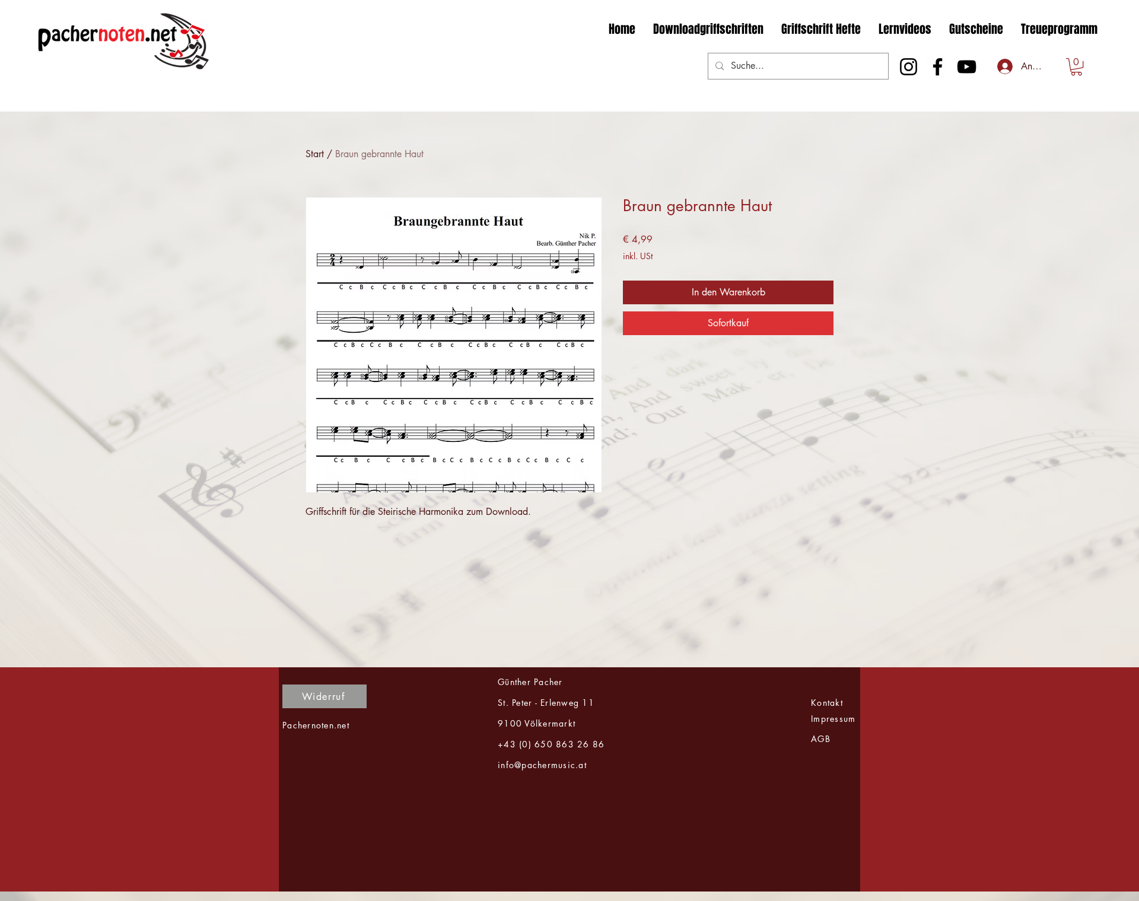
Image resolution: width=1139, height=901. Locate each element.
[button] (1076, 66)
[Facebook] (937, 66)
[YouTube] (966, 66)
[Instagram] (908, 66)
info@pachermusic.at (542, 765)
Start (315, 154)
